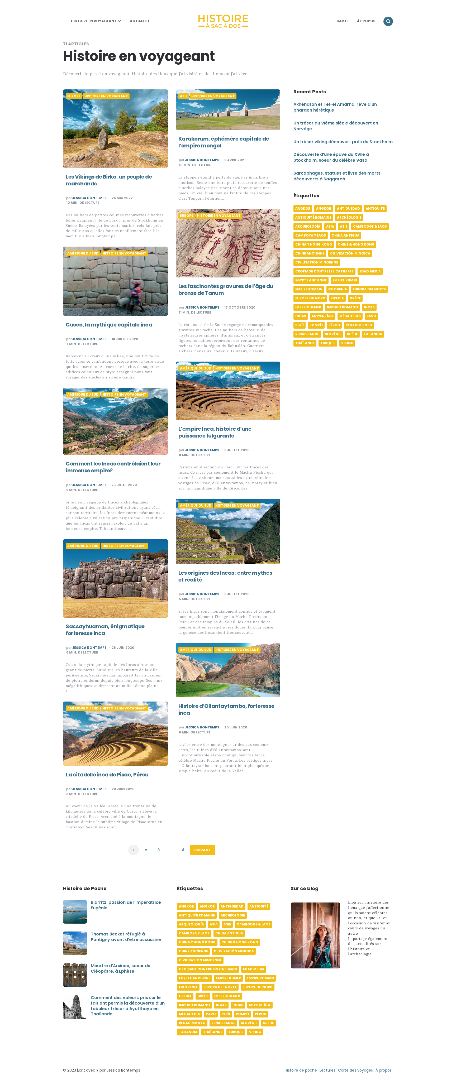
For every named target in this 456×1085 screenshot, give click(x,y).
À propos (384, 1070)
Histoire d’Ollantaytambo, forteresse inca (226, 709)
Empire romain (308, 289)
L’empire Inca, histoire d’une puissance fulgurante (214, 432)
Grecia (337, 298)
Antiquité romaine (313, 217)
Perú (299, 325)
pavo (371, 316)
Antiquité (375, 209)
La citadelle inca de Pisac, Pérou (107, 774)
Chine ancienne (309, 253)
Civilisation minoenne (316, 262)
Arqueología (307, 226)
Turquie (327, 343)
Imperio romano (342, 307)
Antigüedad (348, 209)
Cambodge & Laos (370, 226)
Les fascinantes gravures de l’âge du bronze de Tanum (225, 289)
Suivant (202, 850)
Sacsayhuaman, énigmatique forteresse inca (105, 630)
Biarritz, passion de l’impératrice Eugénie (126, 905)
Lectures (327, 1070)
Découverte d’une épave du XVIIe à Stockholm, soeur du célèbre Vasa (331, 157)
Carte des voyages (355, 1070)
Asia (330, 226)
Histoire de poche (301, 1070)
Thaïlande (305, 343)
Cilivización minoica (350, 253)
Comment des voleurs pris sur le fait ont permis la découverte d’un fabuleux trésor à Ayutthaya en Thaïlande (128, 1006)
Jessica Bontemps (89, 198)
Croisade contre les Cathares (324, 271)
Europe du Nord (310, 298)
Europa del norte (369, 289)
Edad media (370, 271)
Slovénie (333, 334)
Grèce (355, 298)
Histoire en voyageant (93, 20)
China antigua (345, 235)
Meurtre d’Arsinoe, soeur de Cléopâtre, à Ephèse (120, 968)
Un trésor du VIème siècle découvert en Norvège (335, 126)
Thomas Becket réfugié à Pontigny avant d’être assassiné (126, 937)
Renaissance (307, 334)
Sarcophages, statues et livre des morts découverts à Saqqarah (337, 176)
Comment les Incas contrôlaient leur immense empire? (113, 467)
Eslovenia (337, 289)
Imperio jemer (308, 307)
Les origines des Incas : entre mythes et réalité (225, 576)
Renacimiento (359, 325)
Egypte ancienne (311, 280)
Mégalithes (350, 316)
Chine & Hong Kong (356, 244)
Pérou (334, 325)
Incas (369, 307)
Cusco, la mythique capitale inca (109, 324)
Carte (342, 20)
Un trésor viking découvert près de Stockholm (343, 142)
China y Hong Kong (313, 244)
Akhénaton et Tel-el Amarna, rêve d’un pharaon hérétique (335, 107)
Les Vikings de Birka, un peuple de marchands (109, 180)
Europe (73, 96)
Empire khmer (344, 280)
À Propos (366, 20)
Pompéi (316, 325)
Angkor (302, 209)
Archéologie (349, 217)
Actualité (140, 20)
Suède (352, 334)
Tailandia (373, 334)
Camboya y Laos (310, 235)
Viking (347, 343)
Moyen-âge (323, 316)
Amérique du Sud (83, 253)
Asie (183, 96)
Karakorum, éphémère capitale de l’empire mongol (223, 142)
